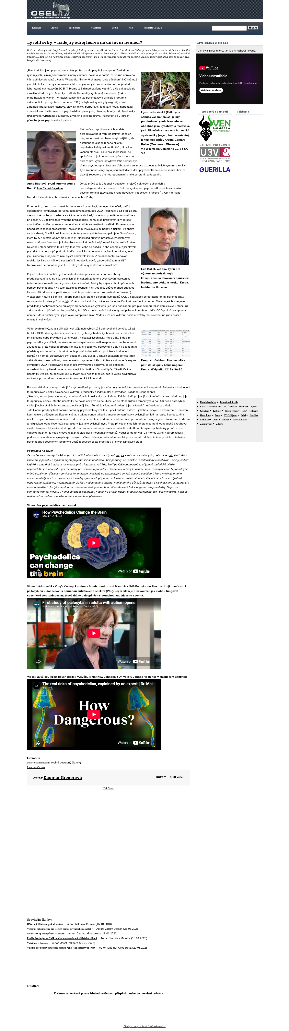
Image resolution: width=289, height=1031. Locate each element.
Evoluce (243, 406)
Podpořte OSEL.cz (153, 27)
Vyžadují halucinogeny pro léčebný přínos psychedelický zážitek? (60, 929)
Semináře (205, 419)
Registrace (96, 27)
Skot (216, 419)
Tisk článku (108, 788)
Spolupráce (74, 27)
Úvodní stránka (208, 402)
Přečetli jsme (230, 415)
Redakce (36, 27)
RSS (131, 27)
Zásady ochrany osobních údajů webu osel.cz (144, 1026)
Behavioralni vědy (229, 402)
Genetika (204, 411)
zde (143, 130)
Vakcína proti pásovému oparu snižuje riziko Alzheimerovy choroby (61, 947)
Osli (244, 411)
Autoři (54, 27)
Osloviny (253, 411)
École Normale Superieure (50, 188)
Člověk (231, 406)
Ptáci (243, 415)
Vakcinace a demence (37, 943)
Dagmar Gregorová (63, 777)
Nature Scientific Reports (39, 762)
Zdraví (219, 424)
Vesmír (225, 419)
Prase (217, 415)
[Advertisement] (190, 9)
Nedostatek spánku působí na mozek (45, 933)
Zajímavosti (206, 424)
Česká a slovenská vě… (212, 406)
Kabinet (217, 411)
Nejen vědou (231, 411)
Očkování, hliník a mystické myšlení (45, 924)
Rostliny (254, 415)
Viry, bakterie (240, 419)
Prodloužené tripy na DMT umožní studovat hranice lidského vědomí (62, 938)
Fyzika (253, 406)
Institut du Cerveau (36, 767)
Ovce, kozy (205, 415)
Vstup (115, 27)
